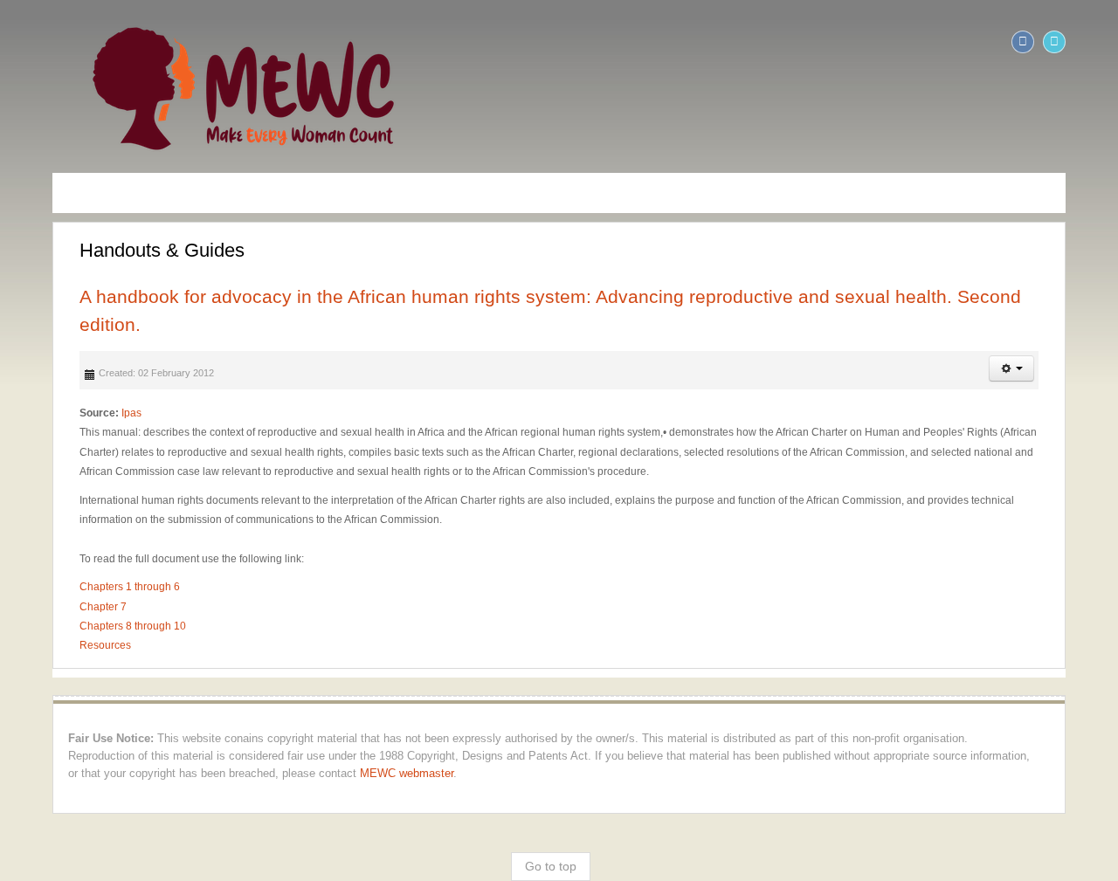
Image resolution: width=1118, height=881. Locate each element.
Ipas (83, 386)
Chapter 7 (55, 579)
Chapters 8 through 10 (84, 598)
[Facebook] (1070, 42)
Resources (57, 618)
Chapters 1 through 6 (81, 560)
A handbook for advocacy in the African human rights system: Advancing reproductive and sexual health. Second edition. (535, 296)
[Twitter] (1102, 42)
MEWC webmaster (108, 746)
